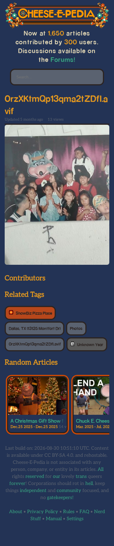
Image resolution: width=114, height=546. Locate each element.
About (15, 512)
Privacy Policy (42, 512)
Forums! (63, 59)
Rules (69, 512)
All (100, 469)
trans (81, 476)
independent (33, 490)
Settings (75, 519)
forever (17, 483)
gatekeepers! (60, 497)
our (56, 476)
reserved (34, 476)
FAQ (84, 512)
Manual (54, 519)
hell (89, 483)
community (69, 490)
